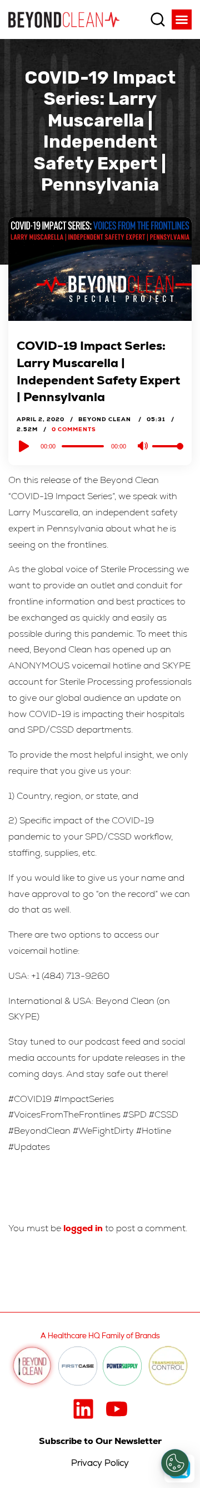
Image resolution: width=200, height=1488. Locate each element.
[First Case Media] (77, 1365)
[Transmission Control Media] (168, 1366)
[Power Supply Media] (122, 1365)
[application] (100, 446)
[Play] (23, 446)
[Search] (157, 19)
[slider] (167, 455)
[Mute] (143, 446)
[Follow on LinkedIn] (83, 1409)
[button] (182, 19)
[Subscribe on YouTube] (117, 1409)
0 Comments (74, 429)
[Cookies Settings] (175, 1463)
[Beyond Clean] (63, 19)
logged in (83, 1228)
